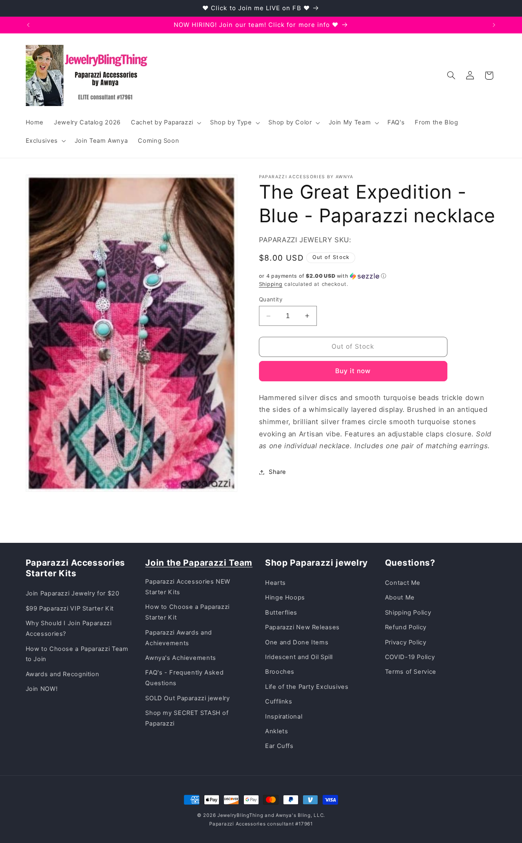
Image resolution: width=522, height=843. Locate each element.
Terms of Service (410, 671)
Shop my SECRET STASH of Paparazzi (187, 718)
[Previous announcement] (28, 25)
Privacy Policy (406, 642)
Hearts (275, 582)
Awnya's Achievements (180, 658)
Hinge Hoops (285, 597)
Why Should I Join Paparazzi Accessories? (69, 628)
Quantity (271, 299)
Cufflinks (278, 701)
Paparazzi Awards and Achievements (178, 638)
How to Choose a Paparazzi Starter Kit (187, 612)
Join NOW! (42, 689)
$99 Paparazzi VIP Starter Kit (70, 608)
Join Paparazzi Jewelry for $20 (72, 593)
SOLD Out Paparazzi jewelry (187, 698)
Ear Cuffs (279, 746)
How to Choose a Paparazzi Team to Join (77, 654)
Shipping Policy (408, 612)
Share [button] (277, 472)
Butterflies (281, 612)
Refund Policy (406, 627)
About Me (400, 597)
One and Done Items (296, 642)
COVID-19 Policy (410, 657)
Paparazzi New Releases (302, 627)
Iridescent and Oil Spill (299, 657)
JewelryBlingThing (240, 815)
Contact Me (402, 582)
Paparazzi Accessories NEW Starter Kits (187, 587)
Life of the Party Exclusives (307, 686)
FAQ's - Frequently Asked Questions (184, 678)
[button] (165, 123)
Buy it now (353, 371)
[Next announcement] (494, 25)
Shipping (271, 284)
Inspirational (283, 716)
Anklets (276, 731)
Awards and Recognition (63, 674)
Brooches (279, 671)
